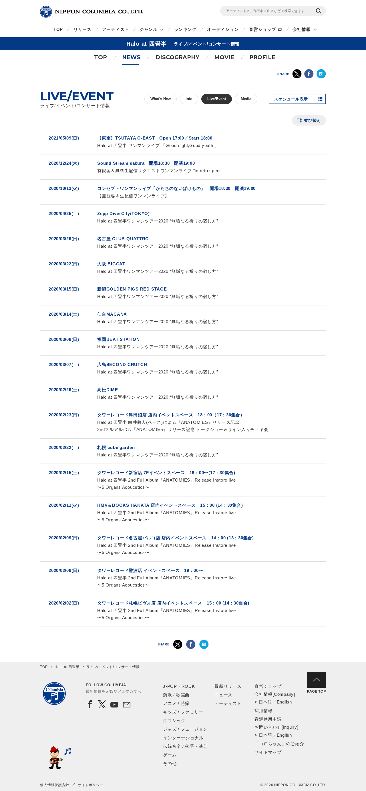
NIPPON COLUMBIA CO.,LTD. (91, 12)
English (284, 701)
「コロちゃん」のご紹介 (279, 743)
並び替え (312, 120)
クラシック (174, 720)
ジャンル (149, 29)
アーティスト (115, 29)
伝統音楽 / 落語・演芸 (185, 746)
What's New (160, 99)
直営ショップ (262, 29)
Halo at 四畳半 (67, 667)
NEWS (131, 57)
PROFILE (262, 57)
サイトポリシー (90, 785)
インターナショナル (183, 737)
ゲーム (169, 754)
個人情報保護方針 (54, 785)
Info (189, 99)
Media (246, 99)
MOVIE (224, 57)
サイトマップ (268, 752)
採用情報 (263, 710)
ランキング (185, 29)
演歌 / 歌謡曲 (176, 694)
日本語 (265, 701)
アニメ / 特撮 (176, 703)
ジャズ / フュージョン (185, 729)
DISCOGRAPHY (177, 57)
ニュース (223, 694)
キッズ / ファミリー (183, 711)
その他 (169, 763)
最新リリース (228, 686)
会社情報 (302, 29)
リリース (82, 29)
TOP (58, 29)
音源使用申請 (268, 719)
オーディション (222, 29)
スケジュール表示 (291, 99)
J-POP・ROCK (179, 686)
